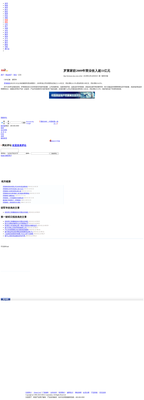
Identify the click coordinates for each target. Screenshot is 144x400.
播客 (6, 22)
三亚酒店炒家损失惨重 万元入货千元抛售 (19, 234)
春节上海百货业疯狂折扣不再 (15, 236)
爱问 (6, 42)
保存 (2, 128)
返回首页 (4, 138)
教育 (6, 34)
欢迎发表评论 (19, 145)
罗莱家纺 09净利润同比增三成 (12, 191)
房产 (6, 26)
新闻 (6, 5)
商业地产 (9, 75)
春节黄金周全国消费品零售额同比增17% (19, 232)
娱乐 (6, 9)
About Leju (37, 392)
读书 (6, 32)
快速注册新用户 (6, 155)
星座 (6, 36)
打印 (2, 134)
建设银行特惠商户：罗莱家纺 (12, 200)
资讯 (15, 75)
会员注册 (86, 392)
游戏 (6, 28)
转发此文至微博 (55, 141)
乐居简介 (28, 392)
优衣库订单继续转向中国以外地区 (17, 212)
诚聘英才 (70, 392)
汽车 (6, 24)
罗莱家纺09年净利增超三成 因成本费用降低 (16, 193)
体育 (6, 7)
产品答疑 (94, 392)
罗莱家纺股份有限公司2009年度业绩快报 (15, 186)
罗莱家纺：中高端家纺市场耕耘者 (13, 198)
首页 (6, 3)
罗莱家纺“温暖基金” (9, 195)
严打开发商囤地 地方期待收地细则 (17, 229)
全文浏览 (4, 130)
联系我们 (62, 392)
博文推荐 (5, 299)
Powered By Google (30, 122)
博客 (6, 18)
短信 (6, 40)
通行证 (7, 49)
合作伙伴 (53, 392)
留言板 (3, 126)
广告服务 (45, 392)
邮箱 (6, 44)
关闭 (2, 136)
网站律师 (78, 392)
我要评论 (4, 117)
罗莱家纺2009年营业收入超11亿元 (13, 189)
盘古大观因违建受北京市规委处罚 (16, 223)
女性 (6, 30)
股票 (6, 14)
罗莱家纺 (7, 83)
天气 (6, 38)
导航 (6, 47)
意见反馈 (102, 392)
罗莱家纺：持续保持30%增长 (11, 202)
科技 (6, 16)
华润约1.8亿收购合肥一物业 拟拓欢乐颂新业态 (21, 225)
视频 (6, 20)
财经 (6, 11)
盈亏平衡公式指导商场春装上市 (16, 227)
